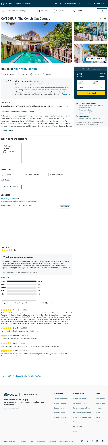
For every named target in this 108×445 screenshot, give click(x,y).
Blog (98, 412)
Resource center (79, 422)
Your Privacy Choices (64, 441)
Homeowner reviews (80, 403)
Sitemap (23, 441)
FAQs (75, 431)
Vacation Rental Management (65, 3)
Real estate (77, 426)
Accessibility (52, 441)
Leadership (100, 403)
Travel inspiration (60, 403)
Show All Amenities (12, 187)
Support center (59, 408)
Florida (32, 68)
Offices (99, 422)
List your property (79, 399)
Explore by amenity (61, 399)
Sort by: (46, 303)
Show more (7, 131)
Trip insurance (59, 412)
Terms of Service (40, 441)
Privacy (31, 441)
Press (98, 417)
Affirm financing (60, 417)
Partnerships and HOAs (81, 408)
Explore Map (65, 206)
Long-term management (82, 417)
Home (4, 376)
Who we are (100, 399)
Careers (99, 408)
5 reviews (8, 84)
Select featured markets (82, 412)
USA (9, 376)
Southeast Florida (19, 376)
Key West (20, 68)
